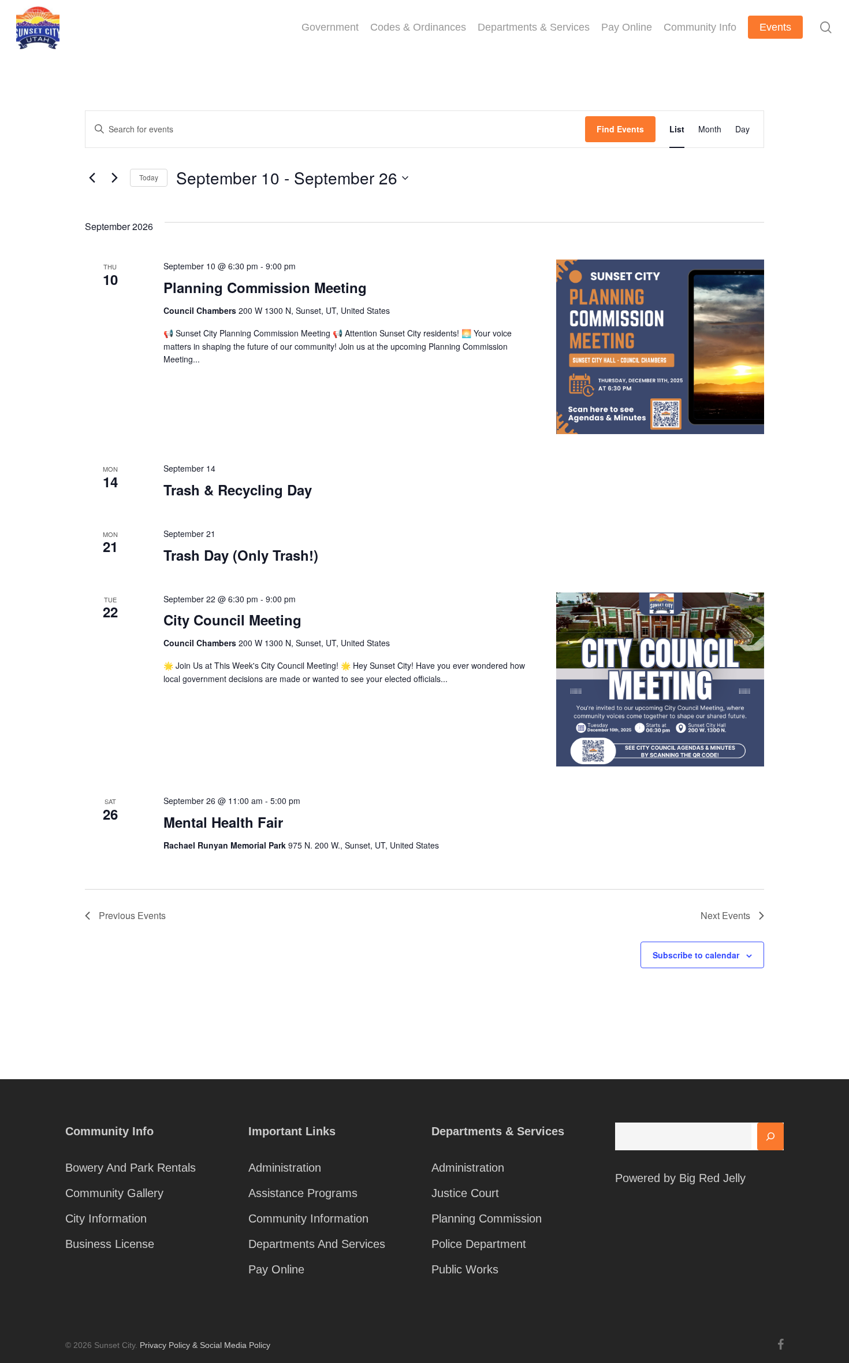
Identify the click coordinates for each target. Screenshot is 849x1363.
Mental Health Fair (223, 822)
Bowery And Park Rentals (130, 1167)
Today (148, 177)
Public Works (464, 1269)
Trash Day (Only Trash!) (240, 555)
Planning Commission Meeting (265, 287)
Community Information (308, 1218)
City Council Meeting (232, 619)
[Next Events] (114, 178)
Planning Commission (486, 1218)
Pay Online (276, 1269)
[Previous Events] (92, 178)
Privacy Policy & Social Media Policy (205, 1345)
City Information (106, 1218)
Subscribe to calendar (696, 955)
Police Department (478, 1244)
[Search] (770, 1136)
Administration (284, 1167)
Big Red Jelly (712, 1178)
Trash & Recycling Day (237, 489)
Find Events (620, 129)
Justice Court (465, 1193)
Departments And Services (316, 1244)
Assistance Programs (303, 1193)
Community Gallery (114, 1193)
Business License (109, 1244)
